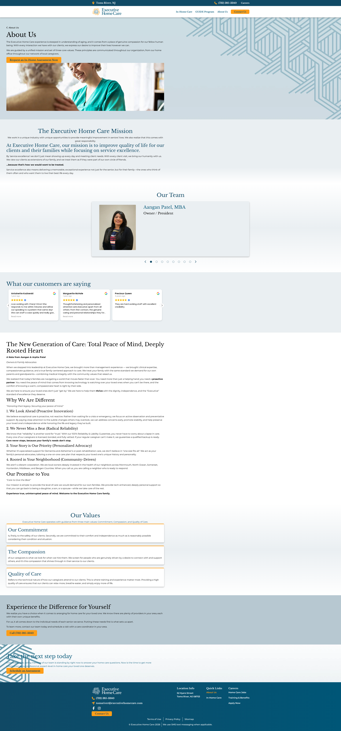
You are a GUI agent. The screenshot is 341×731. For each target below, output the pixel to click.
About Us (211, 692)
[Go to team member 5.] (173, 262)
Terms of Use (154, 719)
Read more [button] (16, 316)
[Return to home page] (117, 690)
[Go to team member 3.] (162, 262)
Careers (245, 3)
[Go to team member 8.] (190, 262)
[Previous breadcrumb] (7, 28)
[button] (162, 305)
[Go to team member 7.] (184, 262)
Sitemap (189, 719)
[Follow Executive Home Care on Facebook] (94, 708)
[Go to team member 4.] (168, 262)
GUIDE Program (204, 12)
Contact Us (240, 11)
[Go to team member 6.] (179, 262)
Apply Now (234, 703)
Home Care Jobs (237, 692)
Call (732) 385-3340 (22, 633)
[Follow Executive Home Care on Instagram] (99, 708)
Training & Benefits (238, 698)
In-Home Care (214, 698)
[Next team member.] (196, 262)
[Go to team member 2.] (157, 262)
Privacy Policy (172, 719)
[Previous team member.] (145, 262)
